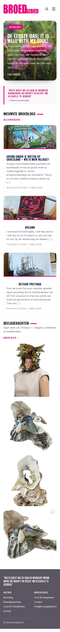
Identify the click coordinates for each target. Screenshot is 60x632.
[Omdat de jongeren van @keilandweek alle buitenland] (30, 424)
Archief (7, 611)
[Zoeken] (47, 9)
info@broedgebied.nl (45, 606)
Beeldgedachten (12, 602)
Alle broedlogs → (13, 119)
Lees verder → (15, 74)
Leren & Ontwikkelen (14, 606)
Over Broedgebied (44, 597)
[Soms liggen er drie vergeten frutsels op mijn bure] (30, 370)
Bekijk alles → (11, 337)
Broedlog (8, 597)
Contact (38, 602)
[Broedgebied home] (21, 9)
